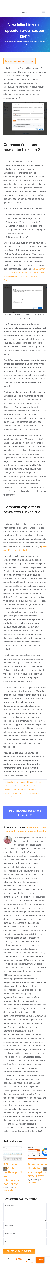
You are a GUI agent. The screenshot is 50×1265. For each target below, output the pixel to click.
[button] (5, 1169)
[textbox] (25, 421)
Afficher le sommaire (26, 61)
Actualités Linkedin (32, 793)
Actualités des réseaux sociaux (14, 789)
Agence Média (9, 41)
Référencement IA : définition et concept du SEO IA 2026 (37, 1153)
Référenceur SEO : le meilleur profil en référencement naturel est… (13, 1153)
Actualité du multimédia (31, 786)
